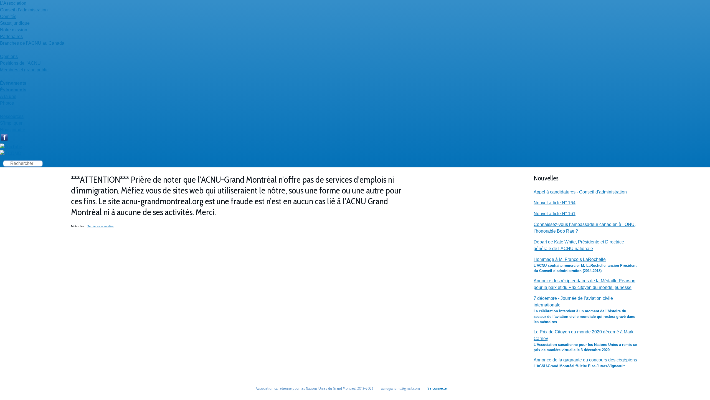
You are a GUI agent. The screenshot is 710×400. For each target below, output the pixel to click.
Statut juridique (15, 23)
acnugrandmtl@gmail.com (400, 388)
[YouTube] (11, 146)
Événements (13, 83)
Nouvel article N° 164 (554, 202)
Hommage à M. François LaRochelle (570, 259)
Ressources (12, 116)
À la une (8, 96)
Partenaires (11, 36)
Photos (7, 103)
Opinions (9, 56)
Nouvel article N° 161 (554, 213)
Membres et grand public (24, 69)
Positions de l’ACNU (20, 63)
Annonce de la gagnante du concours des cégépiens (585, 360)
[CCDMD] (10, 153)
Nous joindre (12, 129)
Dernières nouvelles (100, 226)
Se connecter (437, 388)
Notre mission (13, 29)
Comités (8, 16)
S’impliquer (11, 123)
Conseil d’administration (24, 9)
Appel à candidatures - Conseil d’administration (580, 192)
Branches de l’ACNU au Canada (32, 43)
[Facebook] (4, 140)
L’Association (13, 3)
